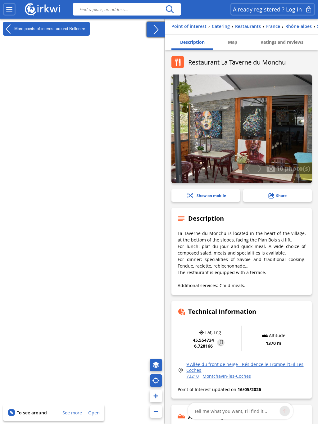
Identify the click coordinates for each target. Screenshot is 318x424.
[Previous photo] (247, 168)
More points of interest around (49, 28)
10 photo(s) (292, 168)
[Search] (170, 9)
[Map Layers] (156, 365)
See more (72, 413)
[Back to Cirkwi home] (42, 9)
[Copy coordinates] (220, 343)
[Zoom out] (156, 411)
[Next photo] (259, 168)
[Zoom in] (156, 396)
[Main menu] (9, 9)
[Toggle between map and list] (156, 29)
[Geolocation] (156, 380)
